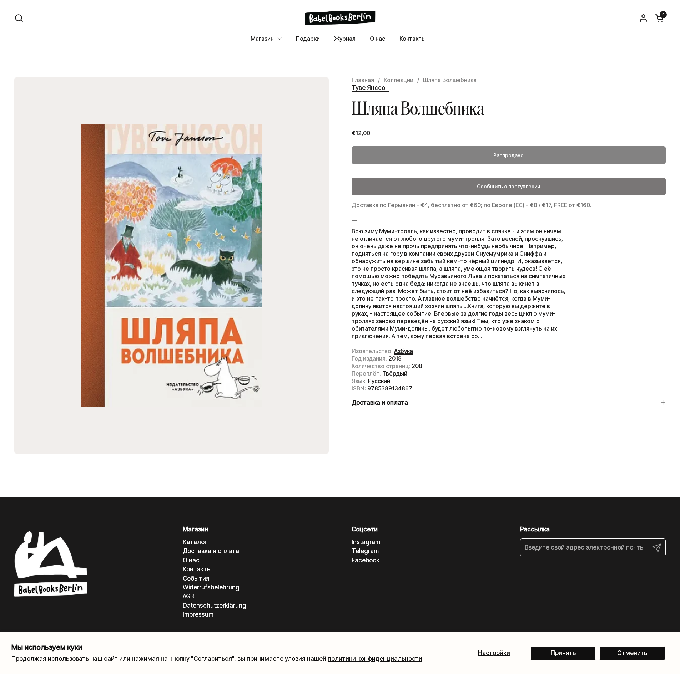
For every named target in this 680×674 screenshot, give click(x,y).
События (196, 578)
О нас (191, 560)
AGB (188, 596)
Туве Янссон (370, 87)
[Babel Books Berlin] (340, 18)
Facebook (365, 560)
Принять (563, 653)
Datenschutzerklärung (214, 605)
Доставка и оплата (211, 551)
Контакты (197, 569)
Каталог (195, 542)
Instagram (366, 542)
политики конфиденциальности (375, 658)
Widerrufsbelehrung (211, 587)
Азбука (403, 350)
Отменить (632, 653)
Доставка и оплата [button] (380, 402)
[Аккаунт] (643, 18)
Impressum (198, 614)
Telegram (365, 551)
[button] (18, 18)
